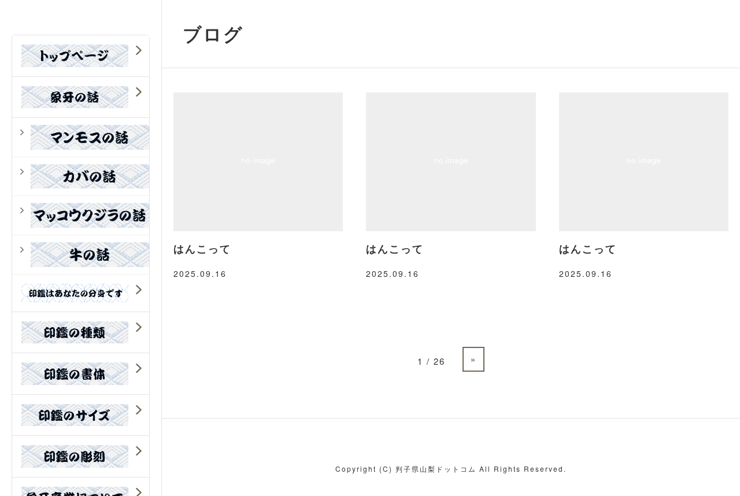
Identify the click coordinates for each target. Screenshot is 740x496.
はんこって (202, 248)
